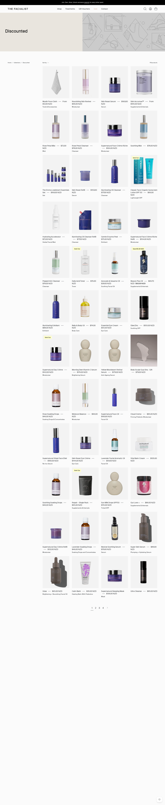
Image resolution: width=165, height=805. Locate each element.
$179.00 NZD (117, 372)
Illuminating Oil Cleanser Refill (84, 237)
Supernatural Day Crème (53, 370)
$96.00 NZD (77, 104)
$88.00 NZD (48, 328)
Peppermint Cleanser (51, 281)
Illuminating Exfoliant (51, 325)
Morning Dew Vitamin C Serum (84, 370)
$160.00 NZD (56, 192)
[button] (70, 9)
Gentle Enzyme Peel (109, 237)
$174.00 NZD (82, 372)
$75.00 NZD (106, 239)
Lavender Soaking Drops (82, 547)
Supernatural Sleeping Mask (112, 591)
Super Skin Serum (138, 547)
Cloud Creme (136, 414)
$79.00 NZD (140, 372)
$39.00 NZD (106, 283)
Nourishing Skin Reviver (81, 101)
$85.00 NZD (152, 414)
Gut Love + (135, 503)
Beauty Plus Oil (137, 281)
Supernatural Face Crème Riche (114, 146)
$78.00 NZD (77, 148)
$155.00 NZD (149, 325)
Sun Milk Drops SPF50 (110, 503)
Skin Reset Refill (78, 190)
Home (9, 62)
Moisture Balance (79, 414)
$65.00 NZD (57, 591)
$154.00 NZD (145, 239)
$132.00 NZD (53, 549)
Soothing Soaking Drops (52, 503)
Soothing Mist (136, 146)
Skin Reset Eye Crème (81, 458)
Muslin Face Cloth (50, 101)
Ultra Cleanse (136, 591)
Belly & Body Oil (78, 325)
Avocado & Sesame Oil (110, 281)
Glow (45, 591)
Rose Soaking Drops (51, 414)
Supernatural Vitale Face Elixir (55, 458)
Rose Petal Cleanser (80, 146)
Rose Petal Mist (49, 146)
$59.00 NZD (111, 461)
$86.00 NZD (150, 503)
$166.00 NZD (53, 461)
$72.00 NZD (47, 239)
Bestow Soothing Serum (111, 547)
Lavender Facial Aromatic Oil (113, 458)
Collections (17, 62)
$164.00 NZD (111, 148)
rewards (86, 2)
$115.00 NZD (106, 505)
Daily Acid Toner (78, 281)
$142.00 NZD (48, 372)
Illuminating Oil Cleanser (111, 190)
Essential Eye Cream (109, 325)
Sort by (45, 62)
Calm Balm (76, 591)
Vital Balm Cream (138, 458)
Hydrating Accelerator (52, 237)
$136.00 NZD (111, 594)
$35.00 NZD (91, 591)
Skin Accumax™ (137, 101)
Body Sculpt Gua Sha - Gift (141, 370)
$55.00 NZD (106, 328)
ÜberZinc (134, 325)
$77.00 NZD (106, 192)
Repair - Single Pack (80, 503)
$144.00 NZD (77, 461)
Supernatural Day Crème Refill (55, 547)
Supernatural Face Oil (110, 414)
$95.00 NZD (77, 505)
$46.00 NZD (48, 416)
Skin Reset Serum (108, 101)
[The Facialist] (18, 9)
